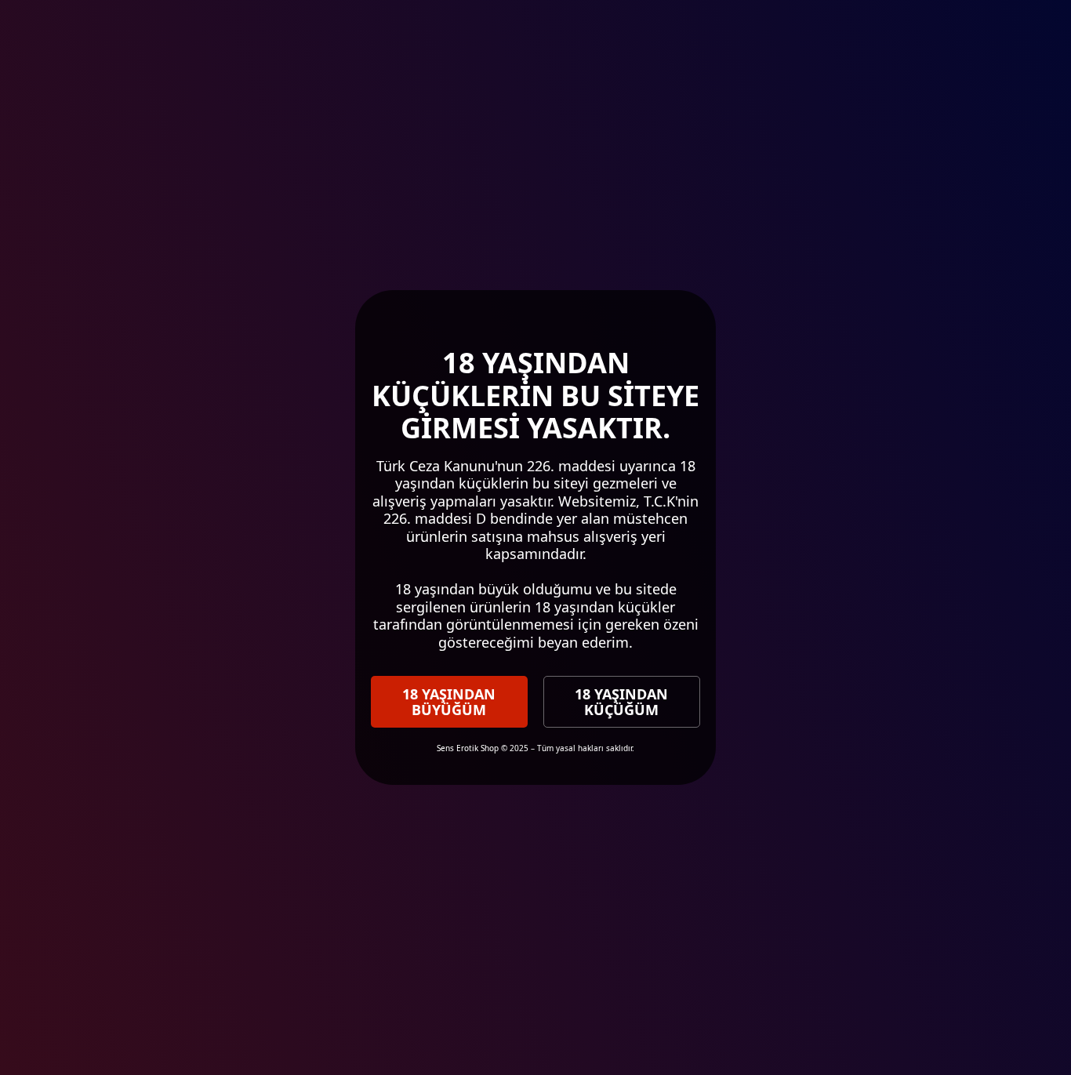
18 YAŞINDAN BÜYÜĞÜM (449, 702)
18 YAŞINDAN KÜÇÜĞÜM (621, 702)
